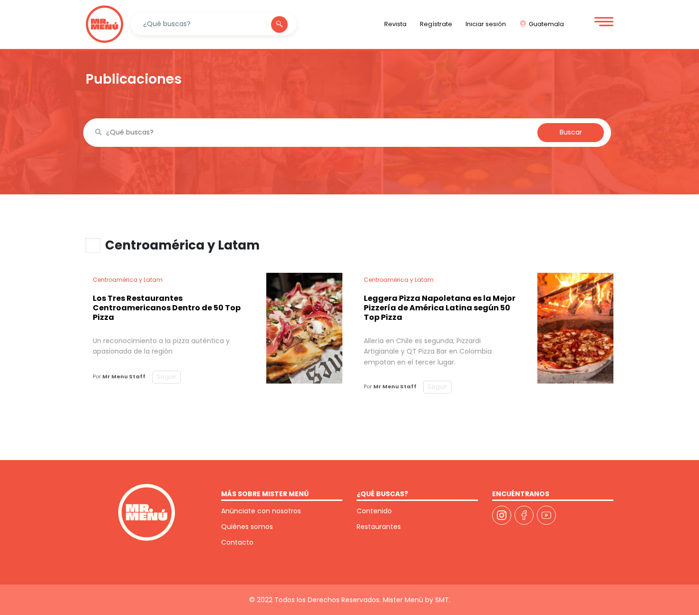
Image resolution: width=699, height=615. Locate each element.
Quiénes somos (247, 526)
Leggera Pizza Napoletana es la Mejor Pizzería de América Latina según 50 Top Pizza (439, 308)
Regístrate (436, 24)
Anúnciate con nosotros (261, 511)
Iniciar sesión (486, 24)
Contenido (374, 511)
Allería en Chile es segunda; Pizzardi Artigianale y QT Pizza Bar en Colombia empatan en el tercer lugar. (428, 351)
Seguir (166, 377)
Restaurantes (379, 526)
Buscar (571, 132)
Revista (395, 24)
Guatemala (546, 24)
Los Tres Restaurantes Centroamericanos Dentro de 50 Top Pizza (167, 308)
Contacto (237, 542)
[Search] (279, 24)
